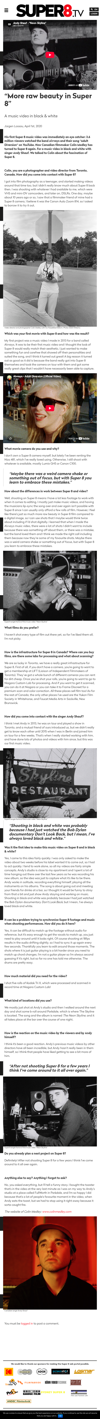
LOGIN (94, 13)
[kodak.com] (9, 1371)
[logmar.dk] (83, 1371)
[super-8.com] (10, 1382)
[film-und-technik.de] (79, 1392)
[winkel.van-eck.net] (76, 1382)
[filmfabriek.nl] (30, 1382)
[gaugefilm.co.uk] (30, 1392)
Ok (60, 1416)
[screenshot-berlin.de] (60, 1371)
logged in (27, 1323)
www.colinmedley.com (56, 1211)
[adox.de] (41, 1371)
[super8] (50, 10)
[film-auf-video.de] (55, 1382)
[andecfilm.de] (18, 1401)
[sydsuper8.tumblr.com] (54, 1392)
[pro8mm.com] (12, 1392)
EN (96, 9)
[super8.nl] (24, 1371)
